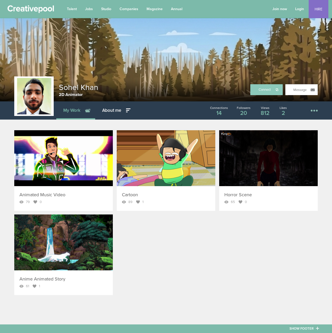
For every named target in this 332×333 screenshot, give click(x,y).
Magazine (155, 9)
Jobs (89, 9)
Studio (106, 9)
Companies (129, 9)
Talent (72, 9)
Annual (176, 9)
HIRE (318, 9)
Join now (279, 9)
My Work (71, 110)
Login (299, 9)
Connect (265, 90)
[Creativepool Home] (30, 10)
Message (300, 90)
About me (111, 110)
